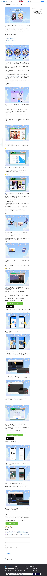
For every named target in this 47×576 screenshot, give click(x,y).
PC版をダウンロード (15, 303)
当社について (35, 568)
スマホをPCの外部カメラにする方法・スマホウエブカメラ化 (38, 12)
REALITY (6, 193)
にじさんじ (12, 76)
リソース (25, 570)
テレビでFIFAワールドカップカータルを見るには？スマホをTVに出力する (17, 532)
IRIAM (6, 167)
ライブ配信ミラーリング (22, 534)
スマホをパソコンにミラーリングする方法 (38, 14)
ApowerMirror (7, 287)
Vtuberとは (7, 36)
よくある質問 (26, 568)
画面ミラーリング (17, 568)
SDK (25, 1)
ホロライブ (8, 76)
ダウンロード (15, 1)
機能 (11, 1)
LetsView (5, 1)
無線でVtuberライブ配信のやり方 (11, 40)
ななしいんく (17, 76)
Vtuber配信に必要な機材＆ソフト (11, 38)
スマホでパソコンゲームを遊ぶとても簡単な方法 (38, 9)
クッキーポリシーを (22, 574)
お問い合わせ (35, 570)
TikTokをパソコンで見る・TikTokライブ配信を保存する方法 (15, 531)
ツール (30, 1)
